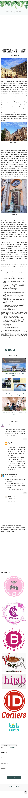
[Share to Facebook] (6, 350)
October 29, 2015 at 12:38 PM (10, 476)
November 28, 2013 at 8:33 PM (11, 427)
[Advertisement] (14, 30)
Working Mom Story (12, 346)
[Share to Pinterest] (11, 350)
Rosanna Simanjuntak (11, 474)
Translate (12, 747)
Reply (25, 439)
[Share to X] (9, 350)
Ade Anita (8, 425)
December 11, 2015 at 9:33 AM (14, 498)
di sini (18, 97)
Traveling (4, 346)
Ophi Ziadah (14, 7)
